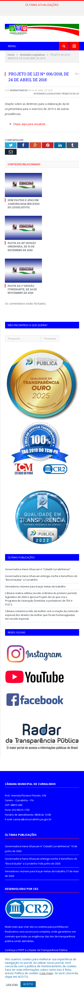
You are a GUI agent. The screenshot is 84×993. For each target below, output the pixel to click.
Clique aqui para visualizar (29, 124)
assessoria (31, 931)
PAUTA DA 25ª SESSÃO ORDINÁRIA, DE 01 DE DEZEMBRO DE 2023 (22, 246)
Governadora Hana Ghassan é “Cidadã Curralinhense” (38, 569)
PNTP (21, 950)
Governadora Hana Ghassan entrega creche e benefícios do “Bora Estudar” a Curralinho (43, 9)
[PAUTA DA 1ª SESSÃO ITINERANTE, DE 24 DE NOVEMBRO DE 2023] (23, 271)
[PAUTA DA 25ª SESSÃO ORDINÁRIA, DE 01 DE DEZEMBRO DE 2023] (23, 228)
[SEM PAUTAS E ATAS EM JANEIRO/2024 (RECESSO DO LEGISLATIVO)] (23, 185)
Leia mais (46, 973)
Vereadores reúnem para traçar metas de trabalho (35, 586)
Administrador (19, 90)
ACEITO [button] (28, 984)
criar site (29, 926)
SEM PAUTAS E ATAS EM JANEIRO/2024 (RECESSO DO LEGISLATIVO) (24, 203)
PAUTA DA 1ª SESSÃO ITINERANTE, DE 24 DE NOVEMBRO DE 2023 (22, 289)
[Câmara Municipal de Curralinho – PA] (42, 29)
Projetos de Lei (70, 93)
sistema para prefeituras (53, 926)
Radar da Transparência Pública (48, 950)
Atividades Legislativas (47, 93)
